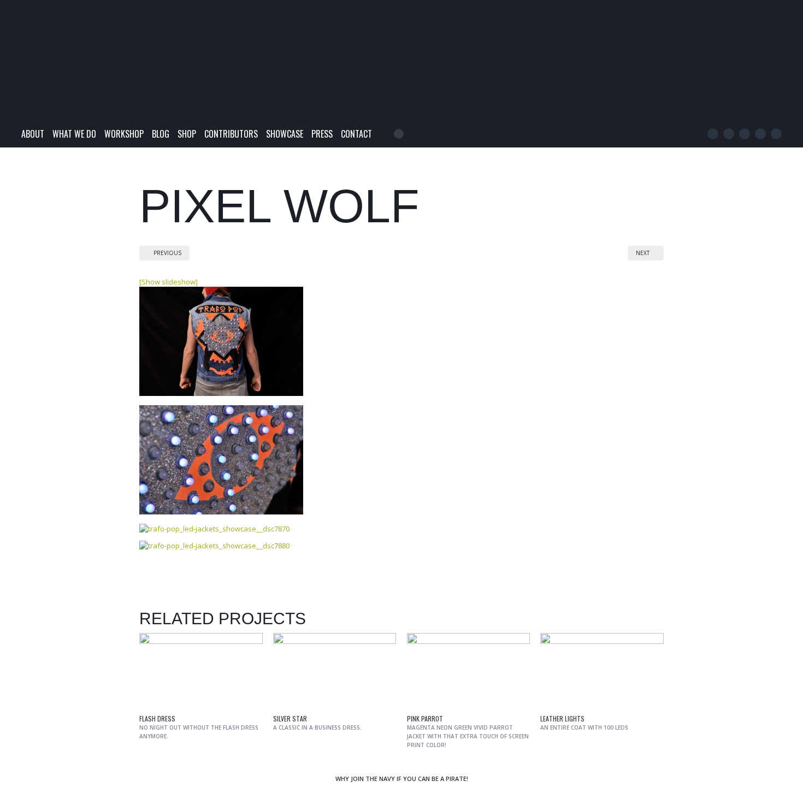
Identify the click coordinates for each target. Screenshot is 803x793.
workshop (124, 133)
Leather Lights (562, 718)
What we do (74, 133)
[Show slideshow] (168, 282)
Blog (160, 133)
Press (322, 133)
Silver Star (290, 718)
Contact (356, 133)
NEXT (643, 253)
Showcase (284, 133)
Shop (187, 133)
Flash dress (157, 718)
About (32, 133)
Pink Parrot (425, 718)
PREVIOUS (166, 253)
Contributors (231, 133)
